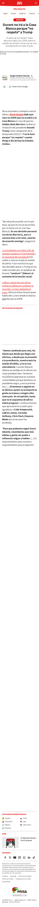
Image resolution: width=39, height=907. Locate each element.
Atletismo (22, 13)
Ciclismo (32, 13)
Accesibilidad (6, 882)
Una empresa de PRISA (19, 890)
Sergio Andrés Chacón (20, 76)
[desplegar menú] (3, 3)
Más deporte (19, 9)
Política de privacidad (24, 876)
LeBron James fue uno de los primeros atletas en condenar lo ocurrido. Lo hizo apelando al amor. (18, 287)
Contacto (5, 876)
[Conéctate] (36, 3)
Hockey (13, 13)
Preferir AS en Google (20, 87)
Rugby (5, 13)
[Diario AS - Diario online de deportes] (19, 3)
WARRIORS (19, 20)
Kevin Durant (17, 114)
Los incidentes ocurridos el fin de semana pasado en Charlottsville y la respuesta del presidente (19, 254)
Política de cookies (7, 879)
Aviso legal (13, 876)
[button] (4, 87)
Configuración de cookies (23, 879)
